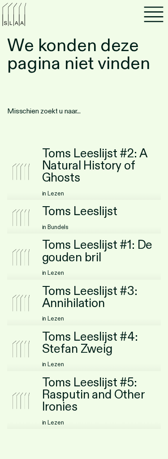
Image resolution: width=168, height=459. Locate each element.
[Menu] (153, 14)
